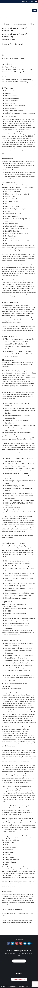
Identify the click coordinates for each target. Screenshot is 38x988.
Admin (8, 24)
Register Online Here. (19, 979)
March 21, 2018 (21, 24)
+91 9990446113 (19, 961)
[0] (35, 1)
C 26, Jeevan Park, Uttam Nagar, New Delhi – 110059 (19, 954)
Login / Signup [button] (27, 1)
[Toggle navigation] (34, 10)
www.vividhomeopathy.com (18, 986)
